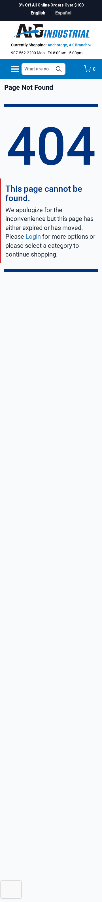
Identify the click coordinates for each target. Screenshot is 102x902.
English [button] (38, 13)
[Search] (58, 69)
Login (33, 236)
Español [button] (63, 13)
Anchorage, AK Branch (68, 45)
